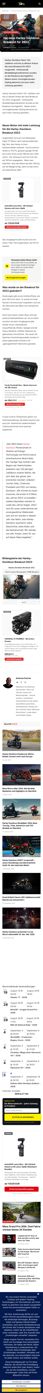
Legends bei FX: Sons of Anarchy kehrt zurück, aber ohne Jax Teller (28, 1238)
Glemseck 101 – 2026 (20, 1067)
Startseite (5, 11)
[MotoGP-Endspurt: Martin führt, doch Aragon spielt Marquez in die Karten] (9, 1265)
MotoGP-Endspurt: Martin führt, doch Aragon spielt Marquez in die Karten (28, 1265)
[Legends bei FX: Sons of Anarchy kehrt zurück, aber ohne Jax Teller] (9, 1238)
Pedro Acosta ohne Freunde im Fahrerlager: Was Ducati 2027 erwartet (29, 1251)
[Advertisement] (20, 965)
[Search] (39, 3)
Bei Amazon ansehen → (15, 404)
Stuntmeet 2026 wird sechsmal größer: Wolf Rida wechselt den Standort (29, 1278)
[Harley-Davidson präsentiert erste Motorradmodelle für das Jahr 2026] (21, 918)
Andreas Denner (23, 678)
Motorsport (8, 1221)
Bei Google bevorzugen (16, 278)
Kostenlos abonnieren (23, 1117)
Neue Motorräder (11, 32)
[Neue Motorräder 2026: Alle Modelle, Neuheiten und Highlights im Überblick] (21, 774)
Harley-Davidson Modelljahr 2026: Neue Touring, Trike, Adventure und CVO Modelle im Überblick (19, 825)
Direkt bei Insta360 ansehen (16, 227)
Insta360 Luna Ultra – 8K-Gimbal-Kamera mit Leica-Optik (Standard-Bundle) (21, 1166)
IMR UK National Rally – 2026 (23, 1025)
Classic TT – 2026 (18, 997)
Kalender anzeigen (11, 1091)
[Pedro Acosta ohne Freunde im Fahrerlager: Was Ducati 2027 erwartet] (9, 1252)
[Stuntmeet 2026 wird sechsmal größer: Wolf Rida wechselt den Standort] (9, 1279)
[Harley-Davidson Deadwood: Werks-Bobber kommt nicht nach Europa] (21, 740)
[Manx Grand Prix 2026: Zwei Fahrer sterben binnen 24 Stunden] (22, 1212)
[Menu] (3, 3)
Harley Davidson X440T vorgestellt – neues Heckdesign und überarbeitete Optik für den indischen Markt (18, 863)
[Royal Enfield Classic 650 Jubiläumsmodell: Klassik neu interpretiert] (21, 883)
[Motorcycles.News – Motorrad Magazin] (21, 4)
